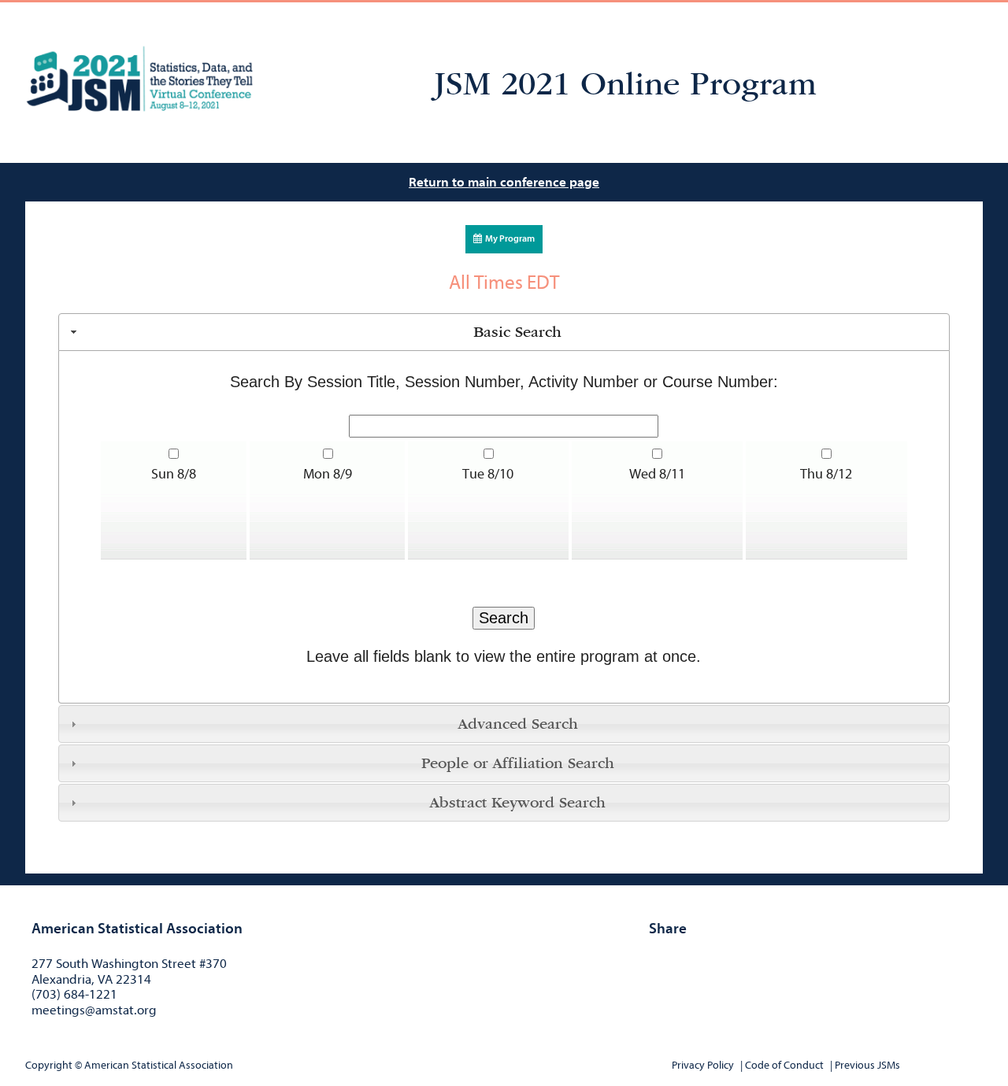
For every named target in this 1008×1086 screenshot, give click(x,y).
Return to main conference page (504, 182)
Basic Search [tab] (517, 332)
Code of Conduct (784, 1065)
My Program (508, 238)
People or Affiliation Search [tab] (517, 763)
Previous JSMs (867, 1065)
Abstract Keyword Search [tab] (517, 802)
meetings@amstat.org (94, 1010)
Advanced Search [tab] (518, 724)
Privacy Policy (703, 1065)
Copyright (48, 1065)
